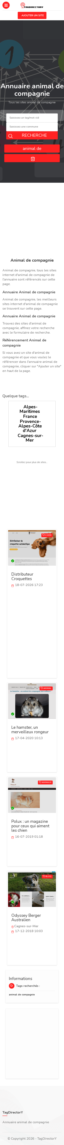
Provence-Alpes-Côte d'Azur (30, 426)
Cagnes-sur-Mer (30, 438)
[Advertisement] (32, 221)
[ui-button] (32, 158)
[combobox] (32, 118)
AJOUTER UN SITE (32, 15)
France (30, 416)
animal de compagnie (22, 994)
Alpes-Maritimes (30, 409)
